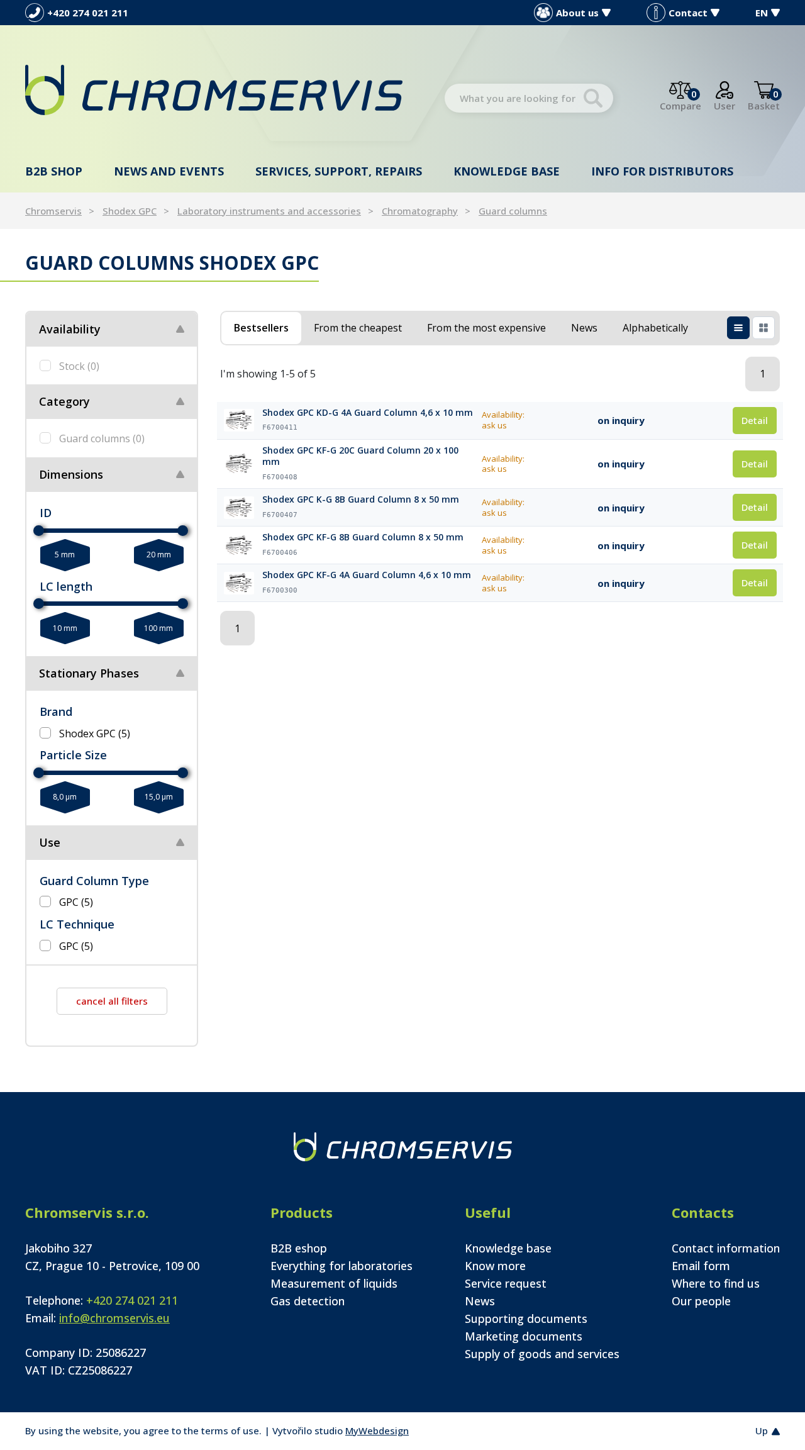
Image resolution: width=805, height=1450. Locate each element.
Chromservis (53, 210)
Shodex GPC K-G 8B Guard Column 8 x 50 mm (360, 499)
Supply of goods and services (542, 1353)
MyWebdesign (377, 1430)
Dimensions (71, 474)
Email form (701, 1265)
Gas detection (307, 1300)
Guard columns (513, 210)
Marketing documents (523, 1336)
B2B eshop (298, 1248)
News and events (169, 171)
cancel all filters (112, 1001)
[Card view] (763, 327)
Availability (70, 329)
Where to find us (716, 1283)
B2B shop (53, 171)
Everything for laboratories (341, 1265)
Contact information (726, 1248)
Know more (495, 1265)
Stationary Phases (89, 673)
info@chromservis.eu (114, 1317)
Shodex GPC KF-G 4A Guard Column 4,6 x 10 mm (366, 575)
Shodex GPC (130, 210)
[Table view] (738, 327)
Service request (506, 1283)
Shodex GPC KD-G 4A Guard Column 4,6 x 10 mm (367, 412)
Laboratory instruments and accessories (269, 210)
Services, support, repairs (338, 171)
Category (64, 401)
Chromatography (420, 210)
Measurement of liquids (333, 1283)
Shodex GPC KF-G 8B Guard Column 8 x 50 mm (363, 537)
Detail (754, 420)
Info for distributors (662, 171)
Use (49, 842)
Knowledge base (506, 171)
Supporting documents (526, 1318)
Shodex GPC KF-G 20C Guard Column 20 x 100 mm (360, 456)
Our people (701, 1300)
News (480, 1300)
